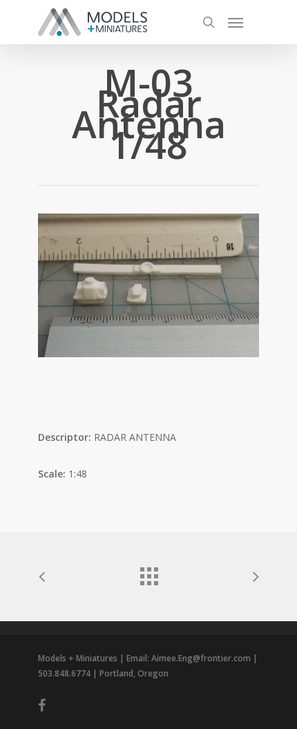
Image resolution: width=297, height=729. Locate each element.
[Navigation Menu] (235, 22)
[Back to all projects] (148, 573)
